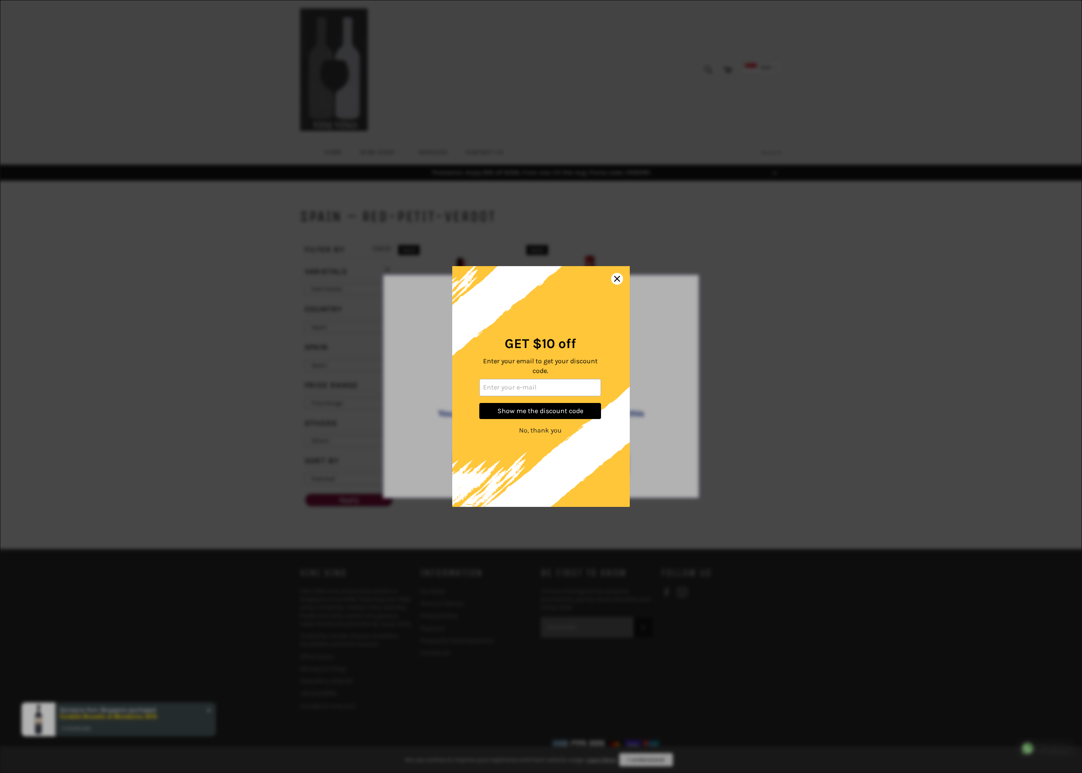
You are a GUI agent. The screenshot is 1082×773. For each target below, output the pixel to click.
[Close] (617, 279)
